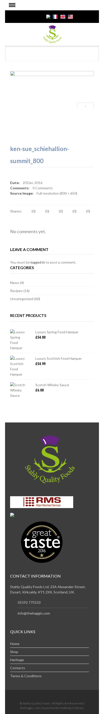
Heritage (17, 660)
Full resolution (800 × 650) (57, 193)
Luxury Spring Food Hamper (57, 332)
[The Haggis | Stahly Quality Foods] (52, 34)
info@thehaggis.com (34, 613)
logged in (38, 262)
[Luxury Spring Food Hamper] (19, 339)
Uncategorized (21, 299)
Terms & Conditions (26, 676)
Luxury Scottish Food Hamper (58, 358)
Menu (10, 5)
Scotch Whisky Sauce (52, 385)
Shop (14, 652)
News (14, 282)
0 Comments (43, 188)
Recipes (16, 291)
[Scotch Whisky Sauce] (19, 390)
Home (14, 643)
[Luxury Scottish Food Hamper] (19, 366)
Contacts (17, 668)
